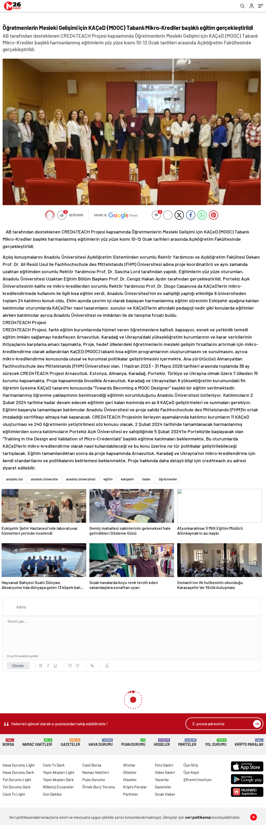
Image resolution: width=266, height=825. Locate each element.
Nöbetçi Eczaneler (58, 786)
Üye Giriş (190, 765)
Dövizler (130, 772)
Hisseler (162, 743)
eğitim (108, 479)
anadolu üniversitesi (80, 479)
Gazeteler (70, 743)
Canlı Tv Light (14, 794)
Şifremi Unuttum (197, 779)
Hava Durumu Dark (18, 772)
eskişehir (127, 479)
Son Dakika (52, 794)
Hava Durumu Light (19, 765)
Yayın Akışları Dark (58, 779)
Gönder (18, 665)
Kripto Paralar (249, 743)
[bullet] (77, 665)
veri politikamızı (198, 817)
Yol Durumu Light (17, 779)
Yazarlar (162, 779)
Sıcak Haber (165, 794)
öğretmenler (168, 479)
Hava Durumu (101, 743)
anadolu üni (14, 479)
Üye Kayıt (191, 772)
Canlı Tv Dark (54, 765)
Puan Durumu (133, 743)
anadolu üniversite (44, 479)
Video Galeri (165, 772)
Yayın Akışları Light (59, 772)
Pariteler (187, 743)
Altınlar (129, 765)
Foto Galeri (164, 765)
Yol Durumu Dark (17, 786)
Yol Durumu (216, 743)
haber (146, 479)
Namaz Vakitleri (37, 743)
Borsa (8, 743)
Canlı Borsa (91, 765)
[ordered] (70, 665)
